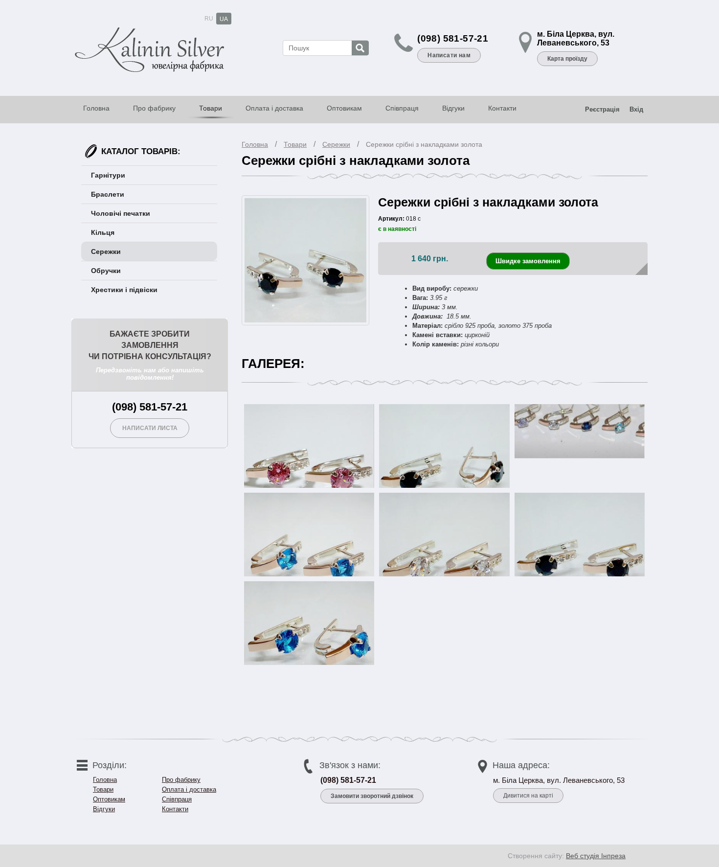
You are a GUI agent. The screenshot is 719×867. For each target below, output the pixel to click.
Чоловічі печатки (120, 213)
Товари (210, 108)
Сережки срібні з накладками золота (424, 144)
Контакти (502, 108)
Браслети (107, 194)
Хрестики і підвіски (124, 290)
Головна (96, 108)
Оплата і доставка (274, 108)
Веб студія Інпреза (596, 856)
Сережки (336, 144)
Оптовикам (344, 108)
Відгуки (453, 108)
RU (208, 18)
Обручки (106, 270)
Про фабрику (154, 108)
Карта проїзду (567, 58)
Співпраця (402, 108)
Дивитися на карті (528, 795)
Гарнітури (108, 175)
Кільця (102, 232)
